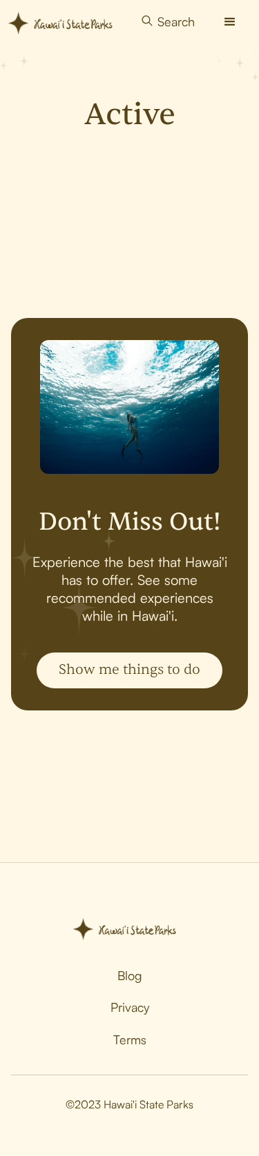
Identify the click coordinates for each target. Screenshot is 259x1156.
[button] (230, 22)
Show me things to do (129, 669)
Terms (129, 1039)
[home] (65, 22)
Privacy (130, 1007)
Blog (129, 975)
